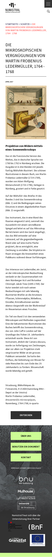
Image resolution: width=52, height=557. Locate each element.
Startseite (11, 24)
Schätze (25, 24)
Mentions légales (34, 468)
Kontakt (26, 457)
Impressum (15, 468)
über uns (26, 435)
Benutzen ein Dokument (26, 446)
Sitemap (23, 468)
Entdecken (26, 415)
